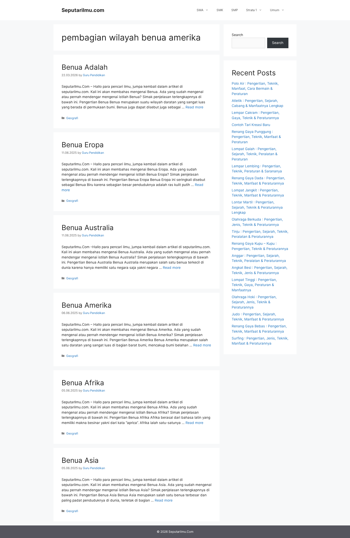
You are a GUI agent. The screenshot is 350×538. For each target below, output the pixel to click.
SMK (220, 10)
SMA (200, 10)
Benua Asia (80, 460)
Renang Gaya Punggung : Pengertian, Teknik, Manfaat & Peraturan (256, 137)
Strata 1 (251, 10)
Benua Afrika (83, 382)
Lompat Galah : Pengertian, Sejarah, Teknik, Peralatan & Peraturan (254, 154)
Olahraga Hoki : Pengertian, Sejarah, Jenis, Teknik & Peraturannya (254, 302)
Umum (274, 10)
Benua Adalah (85, 67)
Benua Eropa (83, 144)
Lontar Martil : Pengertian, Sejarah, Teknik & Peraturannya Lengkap (257, 207)
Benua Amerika (87, 305)
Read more (194, 107)
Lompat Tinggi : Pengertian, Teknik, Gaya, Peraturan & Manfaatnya (254, 285)
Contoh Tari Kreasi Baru (251, 125)
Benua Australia (88, 227)
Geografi (72, 118)
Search (237, 35)
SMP (234, 10)
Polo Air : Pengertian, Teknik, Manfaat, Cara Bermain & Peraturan (255, 88)
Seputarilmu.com (83, 10)
